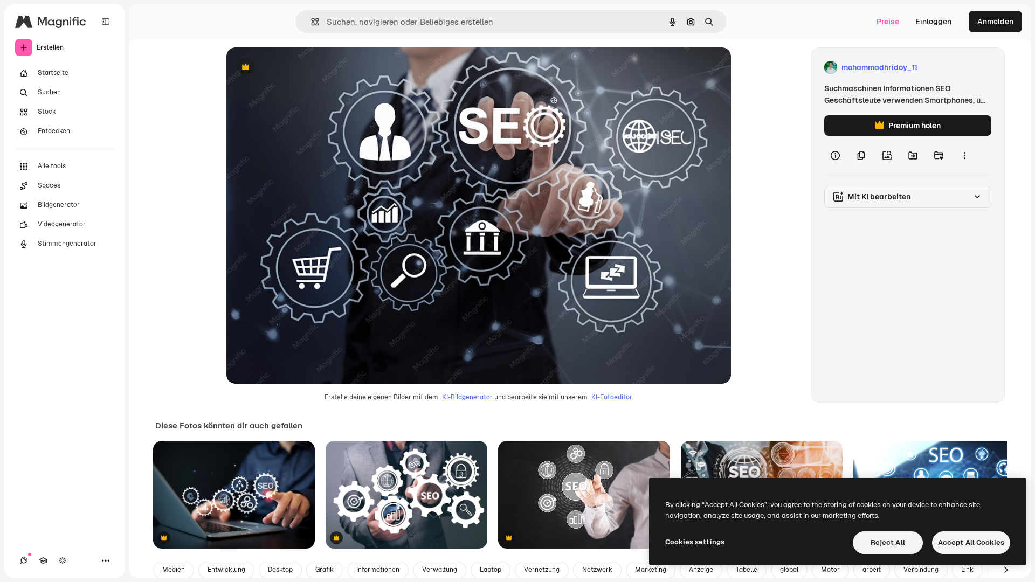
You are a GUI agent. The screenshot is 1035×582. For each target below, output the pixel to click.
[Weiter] (1006, 570)
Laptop (490, 569)
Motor (830, 569)
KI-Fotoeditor (611, 397)
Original (295, 68)
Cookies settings (694, 541)
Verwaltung (439, 569)
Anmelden (995, 21)
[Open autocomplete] (311, 22)
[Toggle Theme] (62, 560)
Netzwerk (597, 569)
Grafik (324, 569)
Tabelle (746, 569)
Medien (173, 569)
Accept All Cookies (971, 542)
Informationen (377, 569)
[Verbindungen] (23, 560)
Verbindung (921, 569)
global (789, 569)
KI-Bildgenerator (467, 397)
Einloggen (933, 21)
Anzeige (701, 569)
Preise (888, 21)
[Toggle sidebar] (105, 21)
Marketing (650, 569)
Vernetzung (542, 569)
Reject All (888, 542)
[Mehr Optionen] (964, 155)
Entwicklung (226, 569)
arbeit (871, 569)
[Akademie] (43, 560)
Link (967, 569)
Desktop (280, 569)
